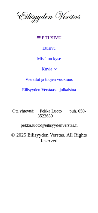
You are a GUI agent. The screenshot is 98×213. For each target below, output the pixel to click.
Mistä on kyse (49, 58)
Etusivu (49, 48)
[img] (49, 16)
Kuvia (47, 69)
